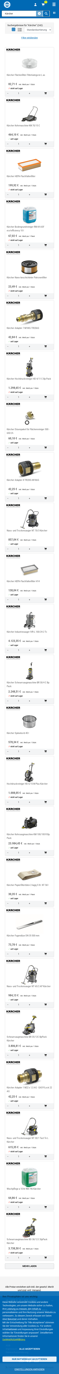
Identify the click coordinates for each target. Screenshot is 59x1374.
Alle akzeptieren (29, 1349)
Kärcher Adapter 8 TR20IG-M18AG (23, 480)
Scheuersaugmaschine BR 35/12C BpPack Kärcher (27, 1038)
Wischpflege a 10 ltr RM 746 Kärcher (24, 1188)
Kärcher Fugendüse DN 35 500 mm (23, 935)
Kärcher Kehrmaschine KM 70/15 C (23, 125)
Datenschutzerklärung (13, 1339)
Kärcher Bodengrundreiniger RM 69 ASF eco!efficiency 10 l (25, 228)
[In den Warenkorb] (46, 93)
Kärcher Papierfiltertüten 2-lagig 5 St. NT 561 (28, 885)
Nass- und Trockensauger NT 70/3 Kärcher (27, 530)
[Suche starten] (46, 13)
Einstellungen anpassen (29, 1369)
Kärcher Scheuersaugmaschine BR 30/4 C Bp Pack (28, 684)
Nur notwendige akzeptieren (29, 1359)
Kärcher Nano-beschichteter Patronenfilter (27, 277)
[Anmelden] (35, 4)
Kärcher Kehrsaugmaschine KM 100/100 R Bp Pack (28, 836)
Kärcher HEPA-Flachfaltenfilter (21, 176)
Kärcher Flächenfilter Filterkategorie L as (26, 75)
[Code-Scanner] (54, 14)
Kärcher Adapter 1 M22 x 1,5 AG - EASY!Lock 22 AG (29, 1089)
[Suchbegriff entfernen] (39, 13)
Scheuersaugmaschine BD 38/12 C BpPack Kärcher (27, 1241)
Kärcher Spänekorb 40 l (18, 733)
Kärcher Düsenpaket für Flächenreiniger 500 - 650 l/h (28, 431)
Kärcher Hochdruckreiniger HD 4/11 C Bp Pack (29, 378)
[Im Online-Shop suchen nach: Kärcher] (12, 50)
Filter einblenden (29, 37)
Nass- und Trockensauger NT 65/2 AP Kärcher (29, 986)
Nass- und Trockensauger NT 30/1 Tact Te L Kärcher (27, 1140)
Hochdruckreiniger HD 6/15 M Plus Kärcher (27, 783)
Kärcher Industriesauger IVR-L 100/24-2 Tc (27, 631)
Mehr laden (29, 1266)
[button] (13, 30)
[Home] (7, 4)
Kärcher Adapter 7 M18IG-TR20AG (23, 328)
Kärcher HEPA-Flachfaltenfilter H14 (23, 581)
